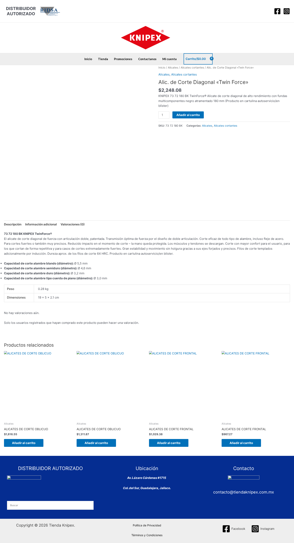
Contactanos (147, 59)
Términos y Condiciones (146, 535)
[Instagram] (286, 11)
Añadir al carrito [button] (23, 443)
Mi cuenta (169, 59)
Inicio (88, 59)
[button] (267, 11)
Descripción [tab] (12, 224)
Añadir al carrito (188, 115)
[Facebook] (277, 11)
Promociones (123, 59)
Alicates (173, 67)
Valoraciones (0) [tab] (73, 224)
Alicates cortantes (192, 67)
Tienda (103, 59)
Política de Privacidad (147, 525)
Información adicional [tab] (41, 224)
